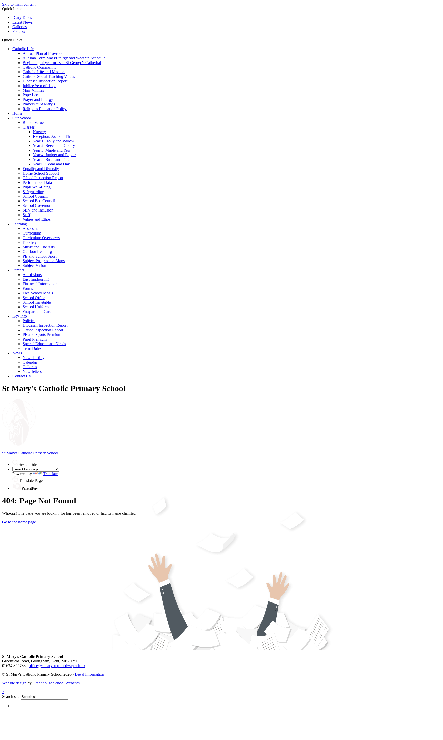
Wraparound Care (37, 311)
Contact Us (21, 376)
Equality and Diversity (41, 168)
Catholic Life (23, 49)
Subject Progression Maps (44, 261)
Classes (29, 127)
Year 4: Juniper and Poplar (54, 155)
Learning (19, 224)
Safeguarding (33, 191)
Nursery (39, 132)
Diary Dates (22, 17)
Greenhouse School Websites (56, 683)
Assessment (32, 228)
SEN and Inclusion (38, 210)
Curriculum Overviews (41, 238)
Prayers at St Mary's (39, 104)
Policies (18, 31)
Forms (28, 288)
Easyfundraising (36, 279)
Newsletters (32, 371)
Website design (14, 683)
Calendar (30, 362)
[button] (24, 39)
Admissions (32, 274)
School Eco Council (39, 201)
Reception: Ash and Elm (52, 136)
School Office (34, 297)
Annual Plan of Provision (43, 53)
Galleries (19, 27)
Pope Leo (30, 95)
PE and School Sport (39, 256)
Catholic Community (39, 67)
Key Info (19, 316)
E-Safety (30, 242)
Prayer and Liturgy (38, 99)
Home (17, 113)
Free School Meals (38, 293)
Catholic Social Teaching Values (49, 76)
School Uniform (36, 307)
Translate (50, 474)
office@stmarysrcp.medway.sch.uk (57, 665)
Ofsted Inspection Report (43, 178)
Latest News (22, 22)
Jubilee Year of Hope (39, 85)
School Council (35, 196)
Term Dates (32, 348)
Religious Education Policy (45, 109)
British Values (34, 122)
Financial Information (40, 284)
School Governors (37, 205)
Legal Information (89, 674)
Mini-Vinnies (33, 90)
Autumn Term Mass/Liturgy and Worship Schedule (64, 58)
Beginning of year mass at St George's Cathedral (62, 62)
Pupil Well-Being (37, 187)
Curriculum (32, 233)
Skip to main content (18, 4)
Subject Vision (34, 265)
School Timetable (37, 302)
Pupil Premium (35, 339)
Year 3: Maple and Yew (52, 150)
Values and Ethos (37, 219)
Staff (26, 215)
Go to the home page (19, 522)
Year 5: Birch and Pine (51, 159)
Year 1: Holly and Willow (53, 141)
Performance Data (37, 182)
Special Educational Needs (44, 344)
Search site (10, 696)
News (17, 353)
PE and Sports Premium (42, 334)
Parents (18, 270)
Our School (21, 118)
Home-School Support (41, 173)
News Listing (33, 357)
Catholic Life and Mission (44, 72)
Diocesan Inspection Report (45, 81)
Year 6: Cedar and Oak (51, 164)
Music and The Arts (39, 247)
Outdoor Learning (37, 251)
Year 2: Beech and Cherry (54, 145)
